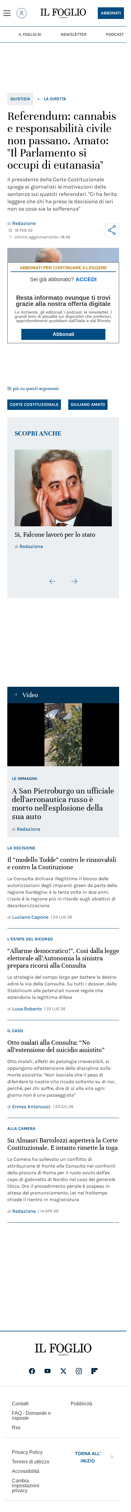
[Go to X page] (63, 1368)
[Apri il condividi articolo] (112, 230)
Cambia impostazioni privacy (25, 1482)
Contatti (20, 1400)
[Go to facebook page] (32, 1368)
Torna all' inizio (88, 1453)
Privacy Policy (27, 1448)
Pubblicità (81, 1400)
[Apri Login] (21, 13)
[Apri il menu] (7, 13)
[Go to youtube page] (47, 1368)
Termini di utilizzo (30, 1458)
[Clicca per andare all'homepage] (63, 1346)
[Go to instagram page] (79, 1368)
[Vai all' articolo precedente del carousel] (52, 578)
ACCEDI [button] (86, 279)
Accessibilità (25, 1467)
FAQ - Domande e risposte (31, 1412)
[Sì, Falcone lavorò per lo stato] (63, 486)
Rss (16, 1424)
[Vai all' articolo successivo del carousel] (74, 578)
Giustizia (20, 98)
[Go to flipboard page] (94, 1368)
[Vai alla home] (63, 13)
